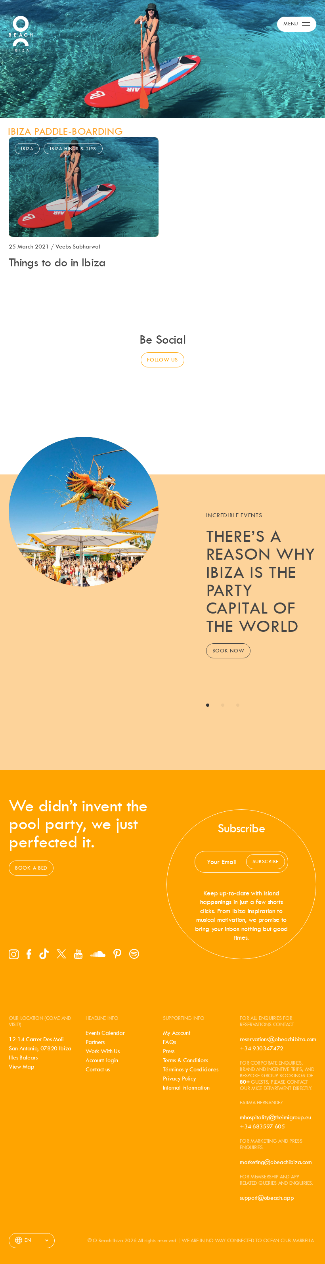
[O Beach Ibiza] (20, 33)
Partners (95, 1042)
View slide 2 (222, 705)
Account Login (102, 1060)
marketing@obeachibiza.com (276, 1162)
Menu (290, 23)
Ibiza (27, 148)
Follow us (162, 359)
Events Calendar (105, 1033)
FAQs (169, 1042)
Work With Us (102, 1051)
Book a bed (31, 867)
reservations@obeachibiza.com (278, 1039)
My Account (176, 1033)
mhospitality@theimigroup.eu (275, 1117)
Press (168, 1051)
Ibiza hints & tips (73, 148)
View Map (21, 1067)
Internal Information (186, 1088)
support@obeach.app (267, 1198)
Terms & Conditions (185, 1060)
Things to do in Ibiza (57, 262)
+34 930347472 (261, 1048)
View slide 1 (207, 705)
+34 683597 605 (262, 1126)
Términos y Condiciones (190, 1069)
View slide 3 (237, 705)
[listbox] (32, 1240)
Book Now (228, 650)
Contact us (98, 1069)
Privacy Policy (179, 1078)
